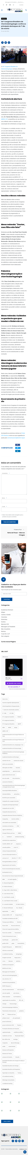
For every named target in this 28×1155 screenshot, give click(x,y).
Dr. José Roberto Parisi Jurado (9, 900)
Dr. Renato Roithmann (7, 907)
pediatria (21, 1011)
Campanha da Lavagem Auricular (10, 801)
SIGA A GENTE (7, 1121)
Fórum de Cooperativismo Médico (10, 929)
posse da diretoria (6, 1021)
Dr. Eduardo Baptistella (8, 883)
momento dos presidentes (8, 982)
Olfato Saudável (6, 996)
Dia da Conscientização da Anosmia (11, 868)
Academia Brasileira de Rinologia (10, 757)
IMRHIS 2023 (18, 947)
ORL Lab (21, 1000)
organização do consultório (9, 1000)
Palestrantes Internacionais (9, 1011)
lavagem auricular (6, 957)
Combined (9, 836)
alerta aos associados (7, 764)
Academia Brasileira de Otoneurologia (11, 748)
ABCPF (19, 724)
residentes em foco (7, 1035)
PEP (3, 1014)
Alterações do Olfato (7, 767)
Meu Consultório (5, 629)
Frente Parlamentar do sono (9, 936)
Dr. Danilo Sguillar (12, 879)
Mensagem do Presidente (10, 2)
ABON (9, 727)
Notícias (4, 18)
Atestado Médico (6, 794)
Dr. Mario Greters (20, 904)
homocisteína (21, 943)
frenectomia (18, 932)
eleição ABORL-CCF (7, 915)
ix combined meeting (7, 954)
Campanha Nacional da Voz (9, 811)
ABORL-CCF (5, 731)
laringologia (19, 954)
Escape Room (18, 915)
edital (12, 911)
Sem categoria (5, 636)
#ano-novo (5, 699)
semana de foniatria (7, 1057)
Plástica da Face (11, 1014)
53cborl (19, 716)
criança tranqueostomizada (9, 851)
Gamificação (5, 939)
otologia (4, 1003)
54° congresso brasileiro (8, 720)
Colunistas (4, 617)
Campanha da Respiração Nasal (10, 804)
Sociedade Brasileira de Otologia (10, 1065)
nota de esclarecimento (8, 989)
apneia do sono (16, 771)
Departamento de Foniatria (9, 865)
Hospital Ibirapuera (7, 947)
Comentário (5, 473)
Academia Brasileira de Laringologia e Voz (12, 744)
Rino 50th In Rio (6, 1039)
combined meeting (19, 836)
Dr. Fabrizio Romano (7, 886)
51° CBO (4, 713)
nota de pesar (20, 989)
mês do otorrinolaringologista (9, 975)
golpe (13, 943)
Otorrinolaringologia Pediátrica (10, 1007)
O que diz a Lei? (5, 634)
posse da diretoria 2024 (8, 1025)
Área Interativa (16, 778)
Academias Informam (7, 610)
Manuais (10, 961)
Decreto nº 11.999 (16, 858)
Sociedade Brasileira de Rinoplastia (11, 1069)
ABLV (3, 727)
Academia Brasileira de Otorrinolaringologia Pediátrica (13, 752)
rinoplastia (5, 1043)
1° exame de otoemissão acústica (10, 709)
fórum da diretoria (15, 925)
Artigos (3, 612)
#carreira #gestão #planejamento (10, 702)
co (3, 836)
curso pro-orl (5, 858)
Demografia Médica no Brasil (9, 861)
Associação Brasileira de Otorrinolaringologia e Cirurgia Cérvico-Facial (13, 786)
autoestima (17, 794)
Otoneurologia (13, 1003)
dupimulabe (5, 911)
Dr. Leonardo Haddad (7, 904)
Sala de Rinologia (15, 1043)
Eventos (3, 622)
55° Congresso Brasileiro (8, 724)
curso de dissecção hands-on (9, 854)
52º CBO (11, 713)
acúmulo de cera (6, 760)
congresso (18, 843)
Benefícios (20, 2)
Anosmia (18, 767)
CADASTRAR (7, 599)
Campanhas (5, 819)
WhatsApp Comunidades (8, 1080)
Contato (21, 4)
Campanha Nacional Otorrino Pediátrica (12, 815)
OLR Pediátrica (17, 996)
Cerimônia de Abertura (8, 826)
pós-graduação (16, 1018)
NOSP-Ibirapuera (6, 986)
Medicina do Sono (6, 968)
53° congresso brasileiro (8, 716)
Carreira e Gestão (6, 614)
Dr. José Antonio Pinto (7, 893)
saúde (3, 1046)
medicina (18, 961)
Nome (4, 498)
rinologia (15, 1039)
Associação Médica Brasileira (9, 790)
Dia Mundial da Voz (7, 872)
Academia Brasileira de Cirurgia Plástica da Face (13, 735)
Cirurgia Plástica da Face (8, 833)
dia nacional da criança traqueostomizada (12, 875)
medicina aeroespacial (8, 964)
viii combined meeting (7, 1076)
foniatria (19, 922)
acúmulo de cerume (18, 760)
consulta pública (6, 847)
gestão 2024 (15, 939)
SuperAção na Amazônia (8, 1072)
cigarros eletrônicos (7, 829)
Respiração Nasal (19, 1035)
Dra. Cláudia (19, 907)
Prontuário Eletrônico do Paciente (10, 1028)
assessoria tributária (7, 782)
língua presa (17, 957)
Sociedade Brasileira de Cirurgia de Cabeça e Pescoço (13, 1061)
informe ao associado (7, 950)
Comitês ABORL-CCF (7, 843)
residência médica (18, 1032)
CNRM (19, 833)
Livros (3, 961)
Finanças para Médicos (8, 922)
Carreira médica (15, 819)
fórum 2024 (5, 925)
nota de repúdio (6, 993)
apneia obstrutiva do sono (8, 774)
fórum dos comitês (7, 932)
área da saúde (5, 778)
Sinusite (17, 1057)
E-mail (4, 506)
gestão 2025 (5, 943)
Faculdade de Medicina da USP (10, 918)
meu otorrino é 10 (6, 979)
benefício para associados (8, 797)
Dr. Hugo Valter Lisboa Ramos (9, 890)
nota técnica (16, 993)
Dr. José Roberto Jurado (8, 897)
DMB (3, 879)
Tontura (19, 1072)
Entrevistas (4, 619)
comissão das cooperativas (9, 840)
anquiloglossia (6, 771)
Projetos (19, 1025)
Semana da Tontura (7, 1053)
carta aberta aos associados (9, 822)
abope (15, 727)
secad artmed (11, 1046)
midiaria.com (23, 1149)
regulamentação (6, 1032)
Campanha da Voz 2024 (8, 808)
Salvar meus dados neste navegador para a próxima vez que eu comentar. (12, 515)
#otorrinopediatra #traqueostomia (10, 706)
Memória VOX (5, 624)
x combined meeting (7, 1083)
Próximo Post (18, 529)
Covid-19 (16, 847)
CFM (18, 826)
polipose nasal (6, 1018)
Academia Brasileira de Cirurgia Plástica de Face (13, 740)
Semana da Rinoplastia (8, 1050)
